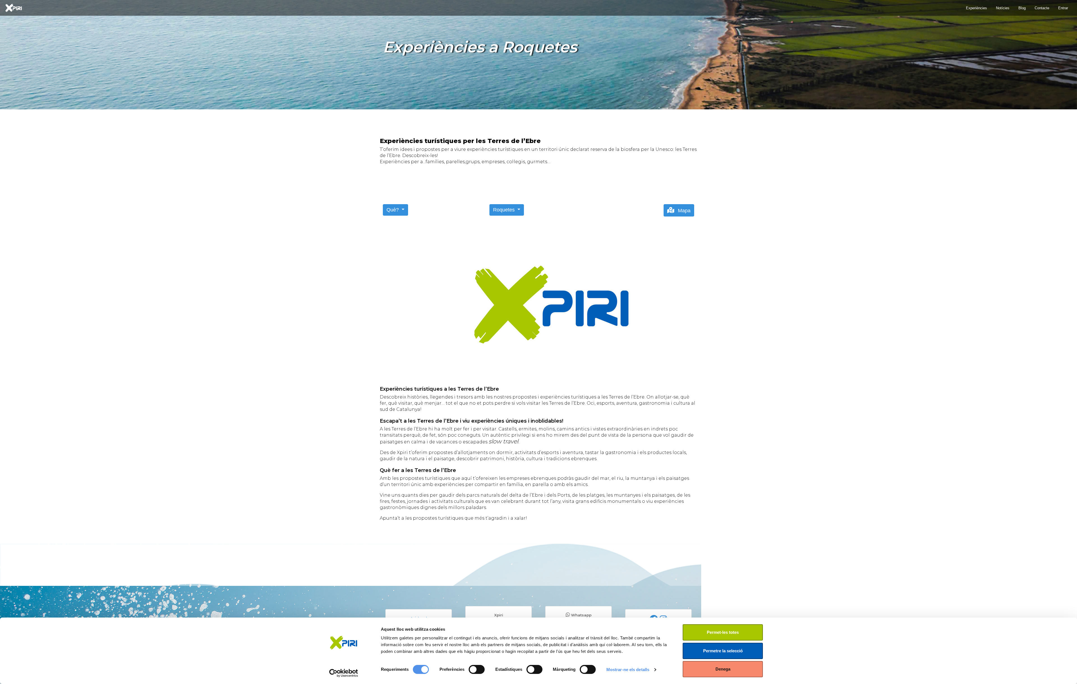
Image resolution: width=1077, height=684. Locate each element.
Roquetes (504, 210)
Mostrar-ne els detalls (627, 669)
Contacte (1042, 8)
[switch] (477, 669)
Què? (393, 210)
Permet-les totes (723, 632)
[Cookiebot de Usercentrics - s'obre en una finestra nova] (343, 673)
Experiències (976, 8)
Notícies (1002, 8)
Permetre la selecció (723, 650)
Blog (1022, 8)
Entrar (1063, 8)
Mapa (683, 210)
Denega (722, 669)
